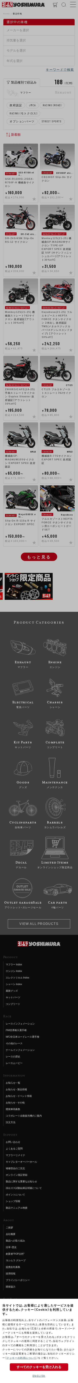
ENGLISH (39, 1376)
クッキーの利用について (22, 1357)
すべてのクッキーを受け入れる (39, 1367)
